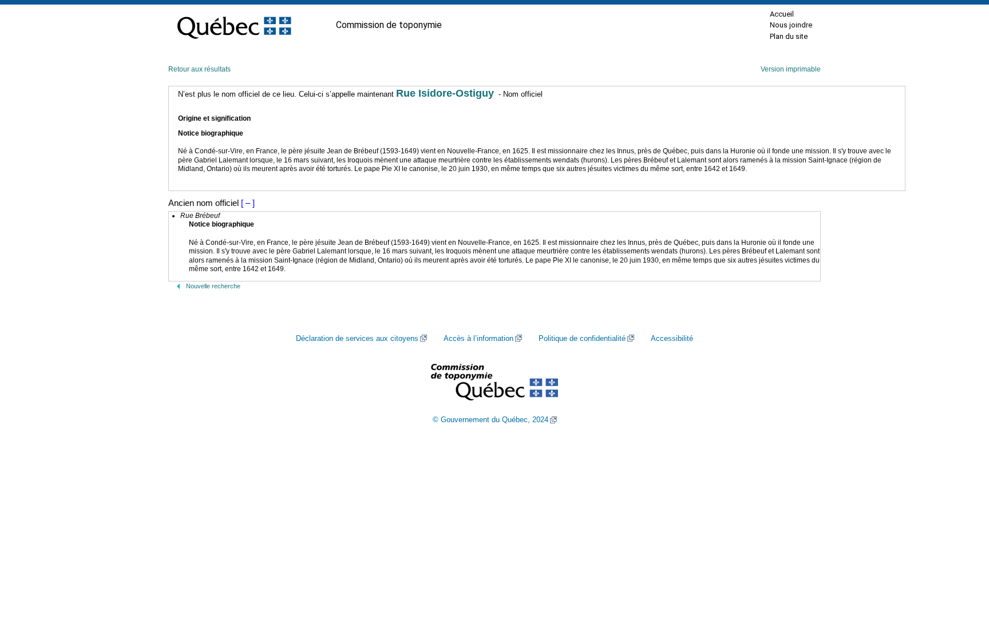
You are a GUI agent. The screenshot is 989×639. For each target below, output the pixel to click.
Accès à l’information (478, 339)
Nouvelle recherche (213, 286)
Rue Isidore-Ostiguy (445, 93)
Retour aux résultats (199, 69)
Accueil (782, 14)
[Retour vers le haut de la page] (960, 576)
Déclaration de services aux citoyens (357, 339)
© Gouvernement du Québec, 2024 (490, 420)
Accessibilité (672, 339)
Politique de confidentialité (582, 339)
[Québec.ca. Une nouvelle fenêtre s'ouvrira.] (234, 25)
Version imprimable (791, 69)
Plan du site (789, 36)
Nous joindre (791, 25)
